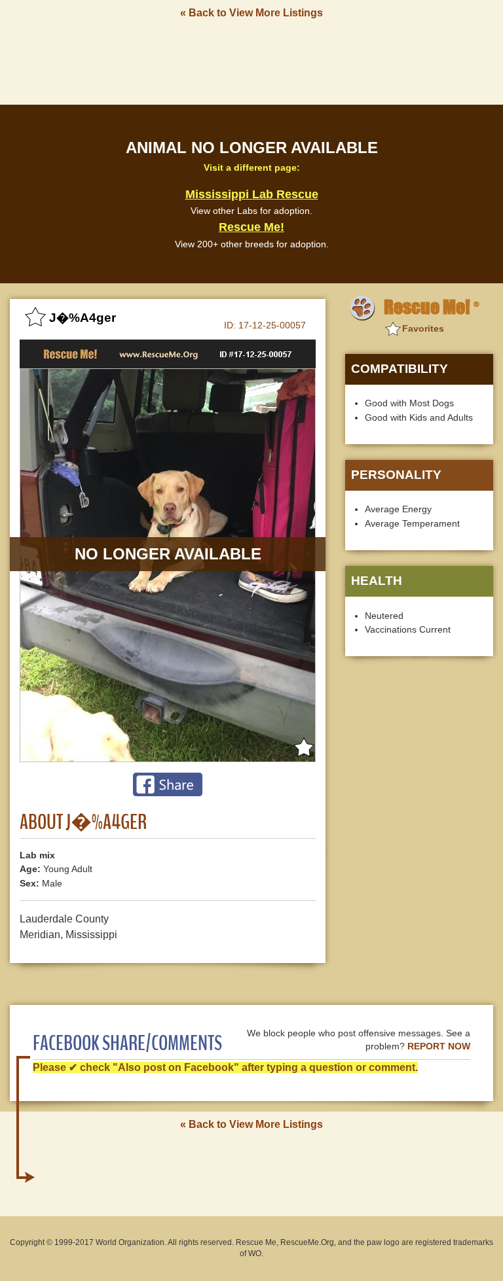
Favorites (423, 328)
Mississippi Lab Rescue (251, 194)
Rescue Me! (251, 227)
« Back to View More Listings (251, 12)
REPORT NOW (438, 1046)
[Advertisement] (251, 60)
